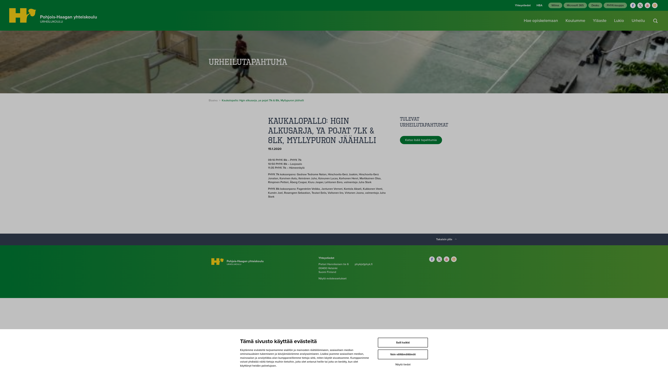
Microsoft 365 (575, 5)
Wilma (555, 5)
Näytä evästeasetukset (333, 278)
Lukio (619, 20)
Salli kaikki (403, 342)
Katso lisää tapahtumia (421, 140)
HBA (539, 5)
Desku (595, 5)
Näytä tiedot (403, 364)
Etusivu (213, 100)
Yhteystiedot (523, 5)
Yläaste (599, 20)
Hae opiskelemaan (541, 20)
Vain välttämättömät (403, 354)
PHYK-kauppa (615, 5)
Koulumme (575, 20)
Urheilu (638, 20)
